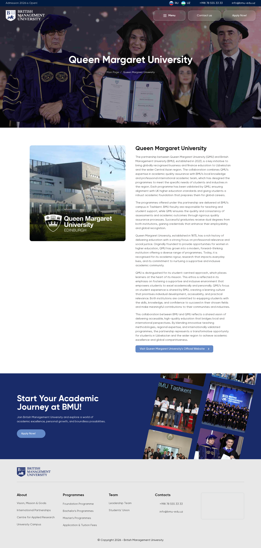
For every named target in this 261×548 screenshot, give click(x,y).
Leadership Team (120, 503)
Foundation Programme (78, 504)
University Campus (29, 524)
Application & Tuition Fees (80, 525)
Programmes (73, 495)
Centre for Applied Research (36, 517)
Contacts (162, 495)
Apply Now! (28, 433)
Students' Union (119, 510)
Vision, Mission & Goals (31, 503)
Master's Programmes (77, 518)
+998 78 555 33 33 (211, 3)
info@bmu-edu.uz (243, 3)
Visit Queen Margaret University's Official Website (172, 348)
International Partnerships (34, 510)
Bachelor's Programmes (78, 511)
